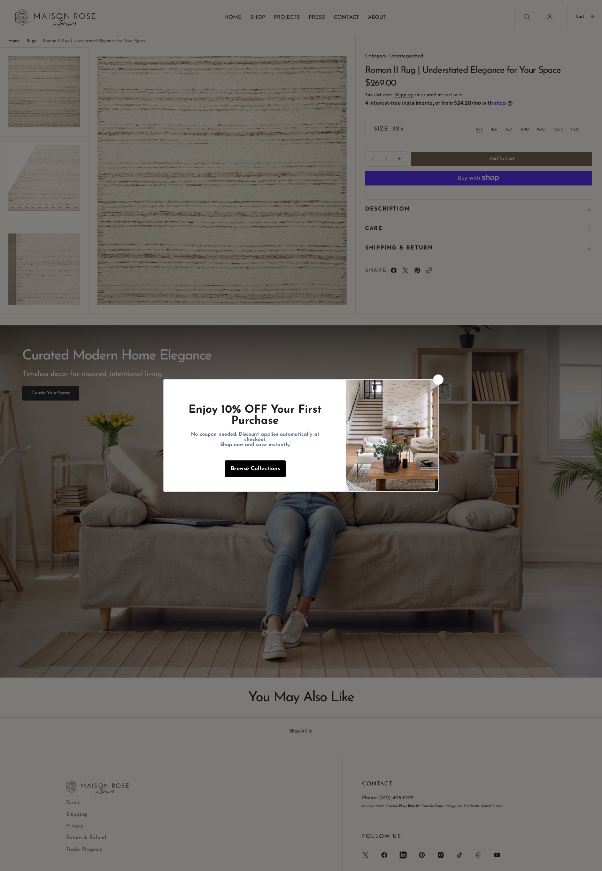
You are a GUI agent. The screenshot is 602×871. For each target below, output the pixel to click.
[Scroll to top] (590, 859)
